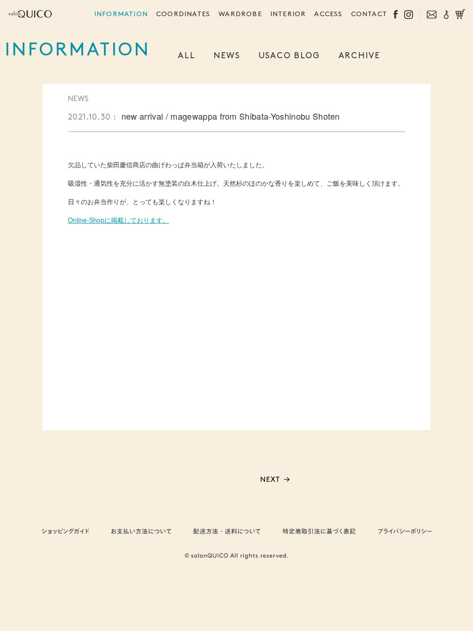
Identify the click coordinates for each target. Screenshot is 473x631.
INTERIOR (288, 14)
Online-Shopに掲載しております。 (118, 219)
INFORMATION (121, 14)
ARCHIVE (360, 56)
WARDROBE (240, 14)
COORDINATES (183, 14)
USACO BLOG (289, 56)
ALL (186, 56)
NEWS (226, 56)
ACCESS (328, 14)
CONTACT (369, 14)
